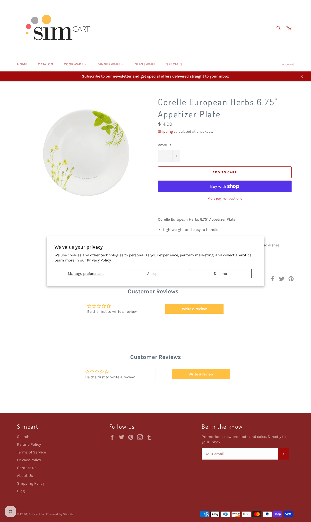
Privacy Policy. (99, 260)
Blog (21, 491)
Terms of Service (31, 452)
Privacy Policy (29, 460)
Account (288, 64)
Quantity (165, 144)
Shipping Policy (30, 483)
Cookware (74, 64)
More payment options (224, 198)
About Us (25, 475)
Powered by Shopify (60, 514)
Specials (174, 64)
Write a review (194, 308)
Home (22, 64)
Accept (153, 273)
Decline (220, 273)
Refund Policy (29, 444)
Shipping (165, 131)
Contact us (26, 467)
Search (23, 436)
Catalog (45, 64)
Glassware (145, 64)
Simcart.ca (36, 514)
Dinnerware (109, 64)
